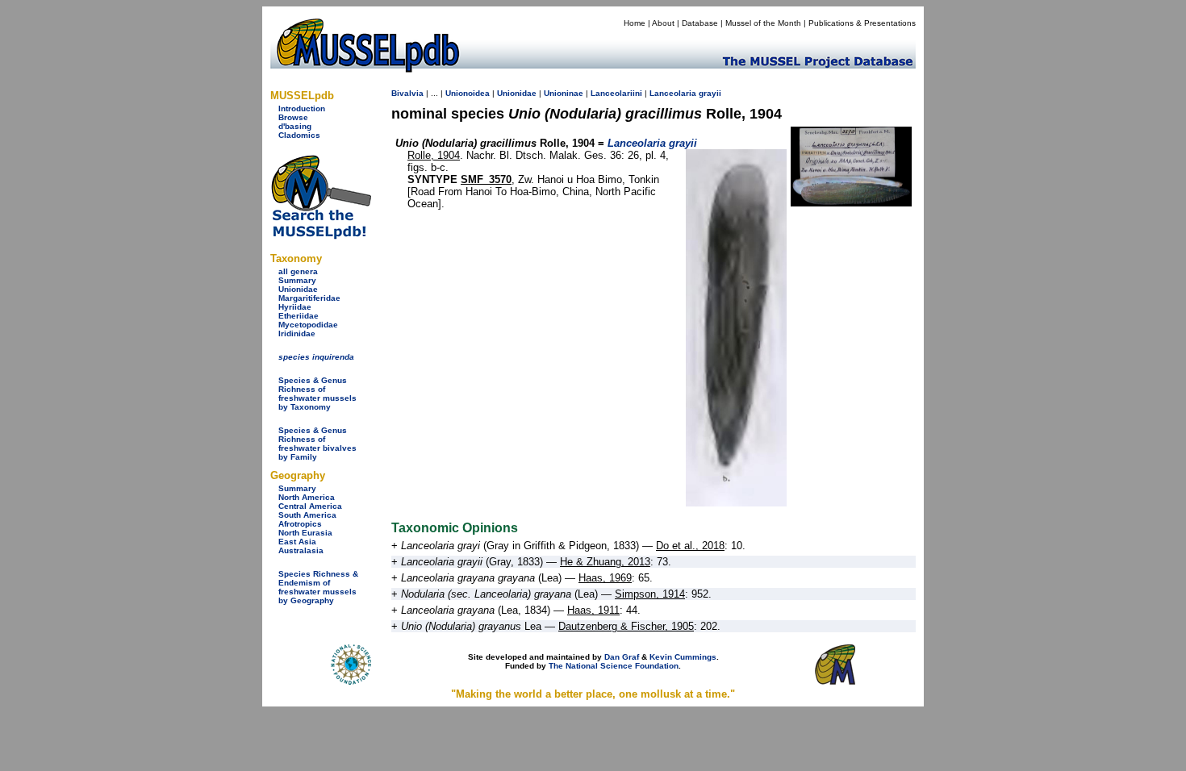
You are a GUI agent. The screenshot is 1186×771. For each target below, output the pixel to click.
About (663, 23)
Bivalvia (407, 93)
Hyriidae (294, 306)
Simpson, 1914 (650, 594)
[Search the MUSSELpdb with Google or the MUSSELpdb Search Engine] (320, 236)
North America (306, 497)
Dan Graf (621, 656)
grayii (710, 93)
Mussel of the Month (763, 23)
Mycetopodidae (308, 324)
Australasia (301, 550)
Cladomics (299, 135)
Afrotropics (300, 523)
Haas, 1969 (605, 578)
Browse (293, 117)
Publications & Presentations (862, 23)
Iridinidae (296, 333)
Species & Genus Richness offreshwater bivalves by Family (317, 443)
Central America (310, 506)
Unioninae (563, 93)
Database (700, 23)
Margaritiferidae (309, 298)
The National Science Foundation (614, 665)
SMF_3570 (486, 179)
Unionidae (298, 289)
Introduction (301, 108)
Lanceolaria (672, 93)
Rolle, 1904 (433, 155)
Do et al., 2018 (690, 546)
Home (634, 23)
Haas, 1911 (593, 610)
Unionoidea (467, 93)
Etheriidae (298, 315)
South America (307, 515)
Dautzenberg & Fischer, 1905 (626, 626)
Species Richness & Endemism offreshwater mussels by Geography (318, 587)
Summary (297, 280)
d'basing (294, 126)
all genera (298, 271)
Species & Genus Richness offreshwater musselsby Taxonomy (317, 393)
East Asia (297, 541)
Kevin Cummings (682, 656)
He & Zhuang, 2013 (605, 562)
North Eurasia (305, 532)
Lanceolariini (616, 93)
